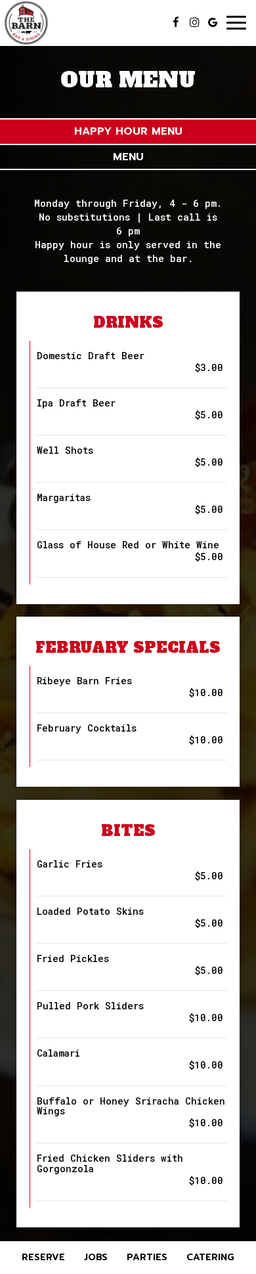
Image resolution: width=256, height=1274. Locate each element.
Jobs (96, 1257)
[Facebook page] (176, 22)
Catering (210, 1257)
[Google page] (212, 22)
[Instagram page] (194, 22)
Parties (147, 1257)
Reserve (43, 1257)
